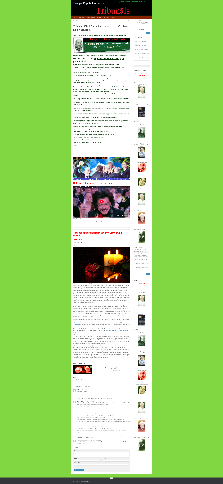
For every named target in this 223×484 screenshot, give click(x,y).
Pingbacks (87, 386)
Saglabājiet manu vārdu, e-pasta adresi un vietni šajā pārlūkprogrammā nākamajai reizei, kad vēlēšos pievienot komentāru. (100, 466)
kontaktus (85, 352)
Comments (78, 386)
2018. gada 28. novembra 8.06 (90, 401)
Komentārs (76, 450)
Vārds (75, 458)
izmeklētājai (76, 324)
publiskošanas (76, 322)
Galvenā (75, 17)
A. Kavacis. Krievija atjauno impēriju (100, 367)
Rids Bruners (81, 17)
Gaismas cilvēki (106, 17)
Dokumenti (87, 17)
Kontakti (112, 17)
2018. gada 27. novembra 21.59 (87, 389)
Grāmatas (93, 17)
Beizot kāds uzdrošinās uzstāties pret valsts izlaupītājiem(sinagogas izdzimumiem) (141, 45)
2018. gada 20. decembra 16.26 (96, 440)
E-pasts (104, 458)
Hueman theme (87, 481)
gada (116, 283)
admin (75, 32)
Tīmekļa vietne (77, 462)
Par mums (99, 17)
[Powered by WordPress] (77, 481)
